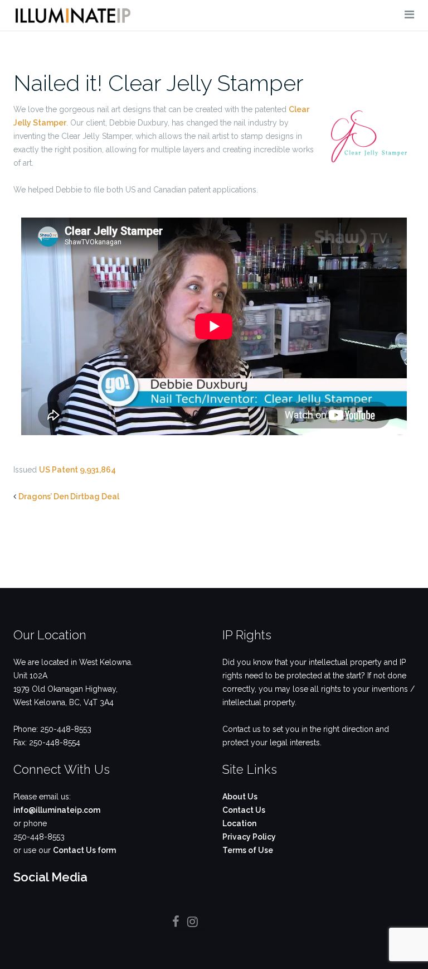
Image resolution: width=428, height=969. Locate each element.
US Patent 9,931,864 (77, 469)
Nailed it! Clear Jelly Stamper (158, 83)
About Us (239, 796)
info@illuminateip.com (56, 810)
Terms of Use (247, 850)
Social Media (50, 877)
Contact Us (243, 810)
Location (239, 823)
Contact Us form (84, 850)
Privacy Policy (249, 836)
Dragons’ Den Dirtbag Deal (68, 496)
